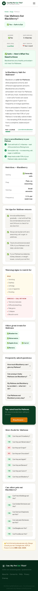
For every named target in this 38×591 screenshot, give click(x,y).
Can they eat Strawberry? (21, 436)
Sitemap (5, 578)
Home (7, 12)
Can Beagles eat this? (19, 528)
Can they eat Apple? (19, 459)
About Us (5, 574)
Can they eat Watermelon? (21, 442)
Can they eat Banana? (19, 465)
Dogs (11, 12)
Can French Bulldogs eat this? (20, 497)
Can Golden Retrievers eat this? (21, 505)
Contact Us (14, 574)
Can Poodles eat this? (19, 534)
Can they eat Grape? (19, 448)
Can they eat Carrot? (19, 471)
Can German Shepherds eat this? (20, 513)
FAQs (21, 574)
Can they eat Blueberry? (20, 477)
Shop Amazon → (19, 420)
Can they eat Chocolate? (20, 453)
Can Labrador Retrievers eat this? (20, 521)
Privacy (26, 574)
